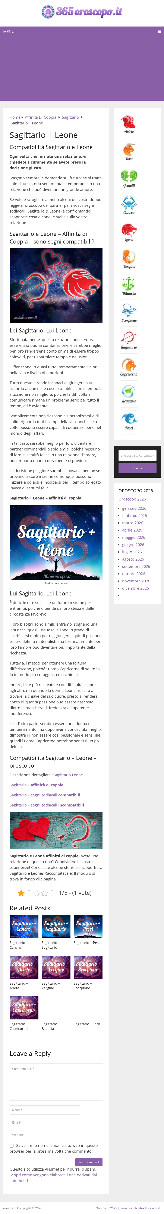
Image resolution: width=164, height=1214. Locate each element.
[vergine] (129, 267)
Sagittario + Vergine (51, 985)
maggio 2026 (133, 537)
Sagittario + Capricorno (19, 1026)
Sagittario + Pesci (87, 942)
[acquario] (129, 402)
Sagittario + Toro (87, 1024)
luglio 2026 (132, 551)
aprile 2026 (132, 530)
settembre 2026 (136, 566)
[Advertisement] (82, 69)
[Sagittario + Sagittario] (56, 926)
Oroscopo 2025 (106, 1208)
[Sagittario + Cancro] (24, 926)
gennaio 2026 (134, 508)
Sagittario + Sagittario (51, 945)
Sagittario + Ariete (19, 985)
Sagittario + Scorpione (83, 985)
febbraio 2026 (134, 515)
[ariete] (129, 133)
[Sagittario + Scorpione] (88, 967)
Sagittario (62, 774)
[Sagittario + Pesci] (88, 926)
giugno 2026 (133, 544)
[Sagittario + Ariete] (24, 967)
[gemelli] (129, 186)
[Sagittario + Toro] (88, 1007)
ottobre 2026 (133, 573)
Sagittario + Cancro (19, 945)
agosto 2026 (133, 559)
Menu (9, 31)
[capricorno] (129, 375)
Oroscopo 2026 (132, 499)
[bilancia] (129, 294)
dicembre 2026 (135, 588)
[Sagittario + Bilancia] (56, 1007)
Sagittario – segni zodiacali (45, 795)
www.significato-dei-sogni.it (140, 1208)
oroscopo (9, 1208)
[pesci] (129, 429)
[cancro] (129, 213)
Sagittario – (36, 784)
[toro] (129, 159)
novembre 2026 (136, 580)
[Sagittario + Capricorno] (24, 1007)
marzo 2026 (132, 522)
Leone (77, 774)
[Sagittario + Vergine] (56, 967)
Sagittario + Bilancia (51, 1026)
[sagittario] (129, 348)
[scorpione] (129, 321)
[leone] (129, 240)
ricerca (137, 468)
